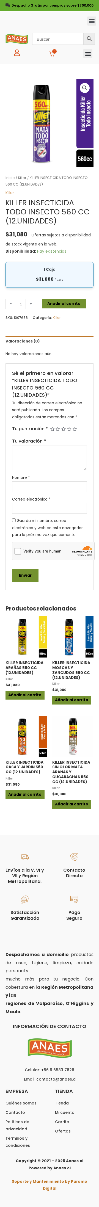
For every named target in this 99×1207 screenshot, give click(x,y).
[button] (91, 21)
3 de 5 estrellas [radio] (63, 429)
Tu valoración (29, 441)
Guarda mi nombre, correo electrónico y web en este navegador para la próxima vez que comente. (47, 527)
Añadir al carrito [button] (25, 695)
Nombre (21, 477)
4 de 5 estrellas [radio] (69, 429)
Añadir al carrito (64, 303)
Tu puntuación (30, 429)
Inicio (10, 177)
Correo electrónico (31, 499)
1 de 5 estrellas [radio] (52, 429)
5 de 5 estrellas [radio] (75, 429)
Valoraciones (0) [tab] (23, 341)
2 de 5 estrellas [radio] (58, 429)
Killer (22, 177)
